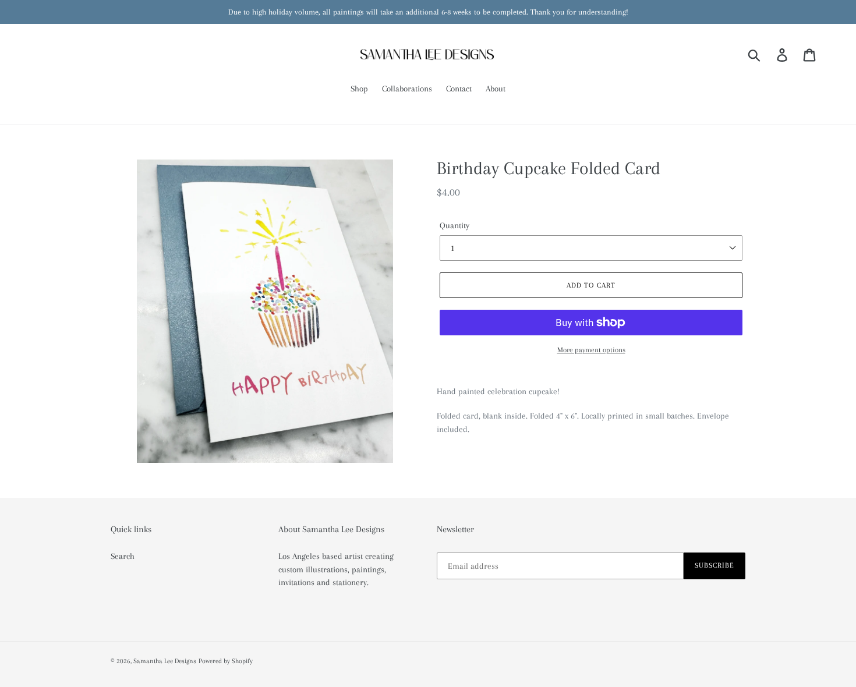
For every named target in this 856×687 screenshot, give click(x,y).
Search (123, 556)
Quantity (454, 225)
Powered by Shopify (226, 661)
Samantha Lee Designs (164, 661)
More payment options (591, 350)
